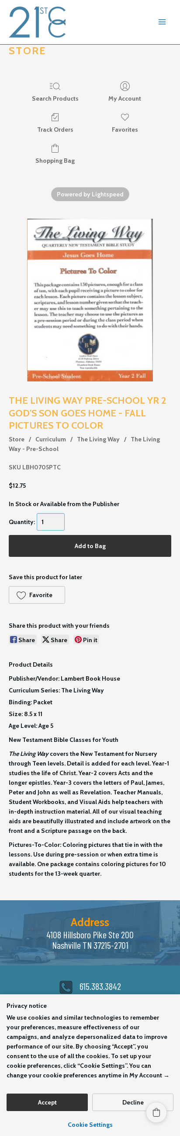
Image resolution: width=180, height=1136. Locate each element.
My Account (124, 98)
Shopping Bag (55, 160)
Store (16, 439)
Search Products (55, 98)
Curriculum (50, 439)
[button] (37, 595)
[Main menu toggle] (162, 22)
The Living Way (98, 439)
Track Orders (55, 129)
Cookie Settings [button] (90, 1125)
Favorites (125, 129)
